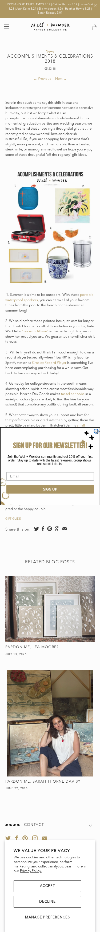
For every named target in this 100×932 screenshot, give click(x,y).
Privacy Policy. (31, 871)
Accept (47, 886)
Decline (47, 901)
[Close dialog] (96, 431)
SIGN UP (50, 489)
